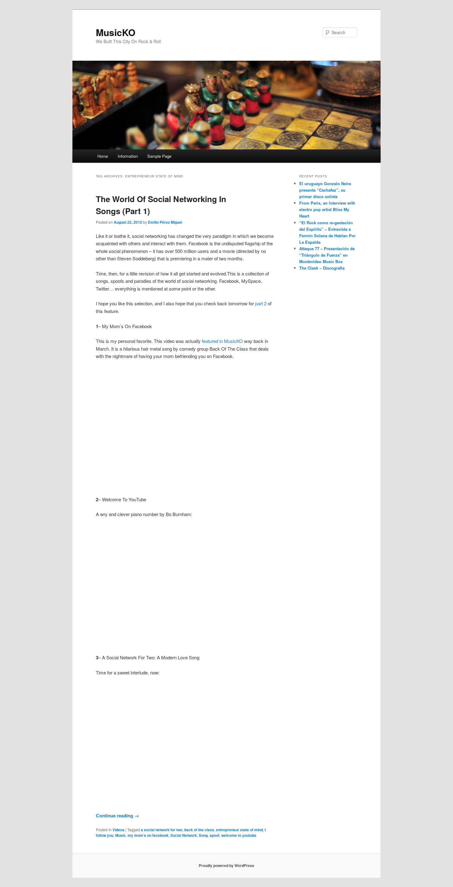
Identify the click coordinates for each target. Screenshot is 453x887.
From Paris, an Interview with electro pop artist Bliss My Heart (327, 209)
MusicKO (115, 32)
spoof (214, 835)
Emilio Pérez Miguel (165, 222)
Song (203, 835)
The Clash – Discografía (322, 268)
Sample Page (159, 156)
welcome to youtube (238, 835)
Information (128, 156)
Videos (118, 829)
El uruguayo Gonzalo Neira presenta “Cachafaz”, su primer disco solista (325, 190)
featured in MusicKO (222, 341)
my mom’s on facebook (148, 835)
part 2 (261, 303)
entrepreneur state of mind (239, 829)
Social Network (183, 835)
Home (102, 156)
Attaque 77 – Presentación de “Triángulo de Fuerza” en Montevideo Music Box (327, 255)
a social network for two (161, 829)
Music (120, 835)
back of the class (199, 829)
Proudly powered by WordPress (226, 865)
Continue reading (117, 815)
